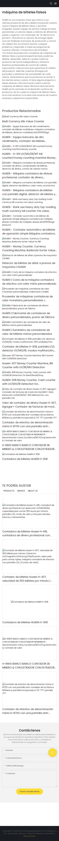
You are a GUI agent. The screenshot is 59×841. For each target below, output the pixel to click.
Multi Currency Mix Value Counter (23, 121)
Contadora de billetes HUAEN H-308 (25, 459)
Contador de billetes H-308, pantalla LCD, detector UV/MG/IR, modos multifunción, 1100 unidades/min (28, 348)
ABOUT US (33, 490)
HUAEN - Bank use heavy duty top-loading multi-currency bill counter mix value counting (29, 209)
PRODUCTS (9, 490)
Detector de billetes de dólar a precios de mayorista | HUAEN (28, 265)
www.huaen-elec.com (17, 833)
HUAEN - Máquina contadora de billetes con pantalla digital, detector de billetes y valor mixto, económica (28, 192)
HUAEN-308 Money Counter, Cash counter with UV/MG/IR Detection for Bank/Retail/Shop (29, 382)
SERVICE (21, 490)
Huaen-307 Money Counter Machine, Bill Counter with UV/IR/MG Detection (27, 365)
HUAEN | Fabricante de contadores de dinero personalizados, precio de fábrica (28, 315)
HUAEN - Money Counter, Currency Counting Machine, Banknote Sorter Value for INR (28, 248)
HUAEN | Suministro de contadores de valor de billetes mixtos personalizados (27, 332)
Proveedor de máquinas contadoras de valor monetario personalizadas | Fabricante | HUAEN (27, 298)
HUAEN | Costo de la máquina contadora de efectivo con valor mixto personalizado (29, 281)
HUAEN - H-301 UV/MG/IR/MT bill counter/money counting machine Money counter (28, 156)
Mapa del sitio (29, 836)
